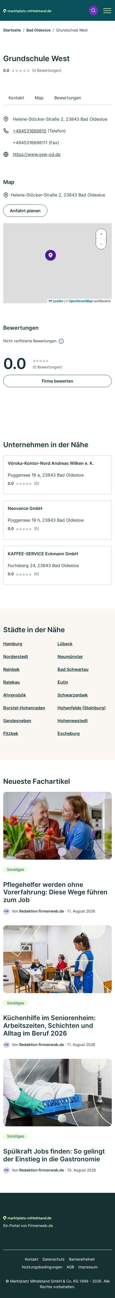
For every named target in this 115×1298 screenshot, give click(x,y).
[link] (57, 474)
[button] (93, 10)
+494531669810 (29, 130)
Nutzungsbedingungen (42, 1267)
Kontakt (31, 1259)
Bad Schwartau (73, 669)
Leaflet (57, 300)
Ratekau (11, 682)
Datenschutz (54, 1259)
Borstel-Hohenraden (24, 707)
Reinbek (11, 669)
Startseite (12, 30)
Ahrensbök (14, 695)
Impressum (88, 1267)
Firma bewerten (57, 381)
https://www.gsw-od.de (36, 154)
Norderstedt (15, 656)
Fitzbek (10, 733)
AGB (70, 1267)
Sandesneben (17, 720)
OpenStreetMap (81, 300)
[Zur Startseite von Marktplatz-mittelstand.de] (27, 10)
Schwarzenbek (72, 695)
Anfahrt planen (25, 210)
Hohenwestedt (72, 720)
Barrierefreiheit (82, 1259)
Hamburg (12, 643)
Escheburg (68, 733)
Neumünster (70, 656)
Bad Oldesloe (38, 30)
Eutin (62, 682)
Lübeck (64, 643)
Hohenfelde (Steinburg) (81, 707)
